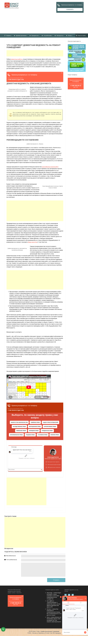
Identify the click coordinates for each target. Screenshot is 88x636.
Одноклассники (73, 595)
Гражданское (35, 35)
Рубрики (9, 35)
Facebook (65, 595)
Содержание (56, 631)
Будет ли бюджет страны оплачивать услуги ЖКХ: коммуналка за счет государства (54, 596)
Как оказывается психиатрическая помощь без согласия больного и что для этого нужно (54, 612)
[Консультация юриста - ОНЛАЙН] (77, 58)
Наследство (60, 35)
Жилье (70, 35)
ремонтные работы (16, 59)
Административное (21, 35)
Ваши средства (32, 242)
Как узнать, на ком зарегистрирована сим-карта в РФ (53, 605)
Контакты (58, 633)
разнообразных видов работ (50, 166)
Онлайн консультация (46, 631)
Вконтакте (69, 595)
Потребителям (48, 35)
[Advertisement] (44, 21)
